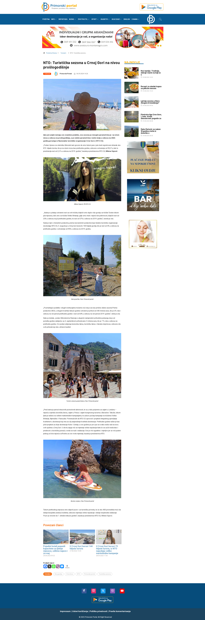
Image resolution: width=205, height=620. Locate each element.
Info (53, 19)
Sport (94, 19)
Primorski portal (89, 574)
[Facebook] (45, 566)
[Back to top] (200, 614)
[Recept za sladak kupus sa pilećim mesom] (131, 87)
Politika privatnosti (98, 611)
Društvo (144, 68)
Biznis (71, 19)
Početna (46, 19)
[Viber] (58, 566)
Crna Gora (69, 574)
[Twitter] (103, 591)
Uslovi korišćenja (80, 611)
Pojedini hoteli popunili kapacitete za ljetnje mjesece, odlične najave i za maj (55, 550)
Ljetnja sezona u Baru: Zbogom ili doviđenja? (150, 102)
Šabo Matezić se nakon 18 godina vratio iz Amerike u (151, 131)
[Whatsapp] (54, 566)
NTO (78, 574)
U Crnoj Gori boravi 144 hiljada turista (81, 547)
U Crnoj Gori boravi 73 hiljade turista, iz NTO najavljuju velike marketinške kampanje (107, 550)
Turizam (63, 53)
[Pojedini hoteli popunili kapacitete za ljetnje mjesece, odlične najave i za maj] (56, 537)
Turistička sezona (105, 574)
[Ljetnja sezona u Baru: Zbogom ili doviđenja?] (131, 102)
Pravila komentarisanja (120, 611)
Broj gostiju (58, 574)
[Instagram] (93, 591)
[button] (160, 19)
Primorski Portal (66, 74)
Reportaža (63, 19)
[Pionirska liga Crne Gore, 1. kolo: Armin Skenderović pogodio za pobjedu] (131, 116)
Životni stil (83, 19)
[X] (49, 566)
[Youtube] (122, 591)
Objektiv (104, 19)
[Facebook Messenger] (62, 566)
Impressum (65, 611)
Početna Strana (51, 53)
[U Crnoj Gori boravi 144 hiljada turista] (82, 537)
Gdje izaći (116, 19)
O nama (134, 19)
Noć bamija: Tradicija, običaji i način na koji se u (151, 73)
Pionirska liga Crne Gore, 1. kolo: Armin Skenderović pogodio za (151, 116)
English (127, 19)
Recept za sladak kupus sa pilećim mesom (151, 87)
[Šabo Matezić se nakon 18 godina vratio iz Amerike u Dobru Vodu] (131, 131)
